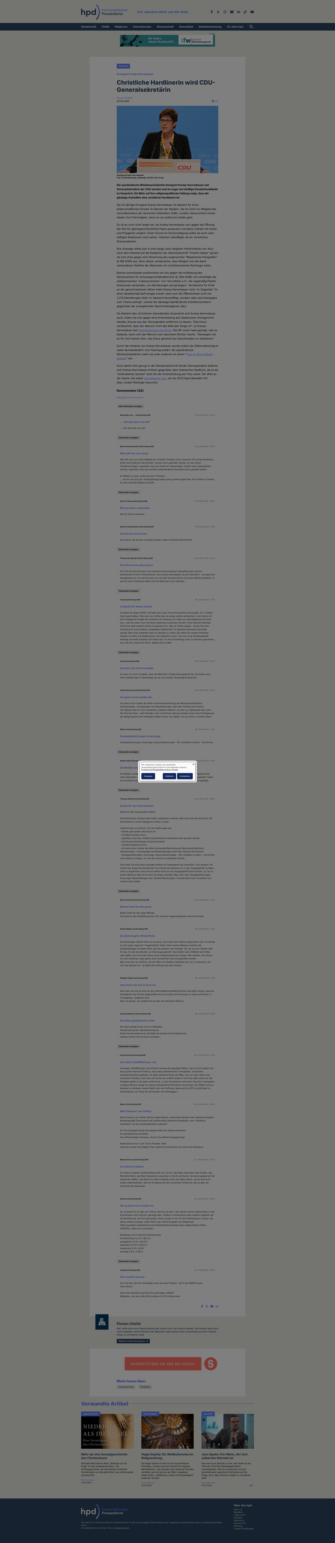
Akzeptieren (185, 776)
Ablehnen (169, 776)
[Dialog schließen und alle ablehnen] (194, 763)
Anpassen (148, 776)
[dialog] (167, 771)
